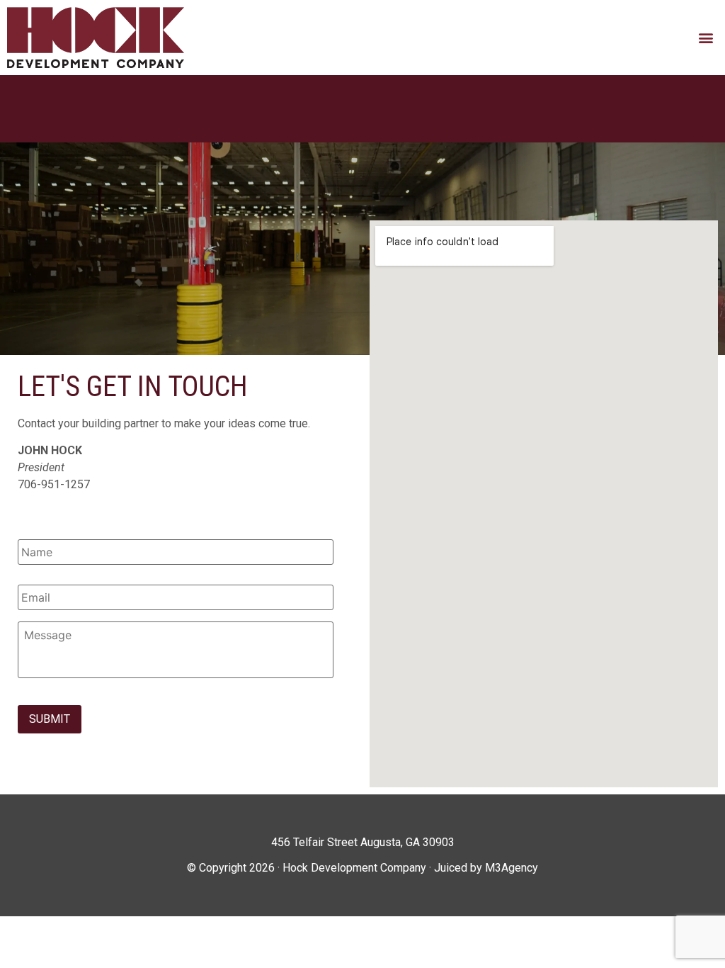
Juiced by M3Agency (486, 867)
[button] (706, 37)
